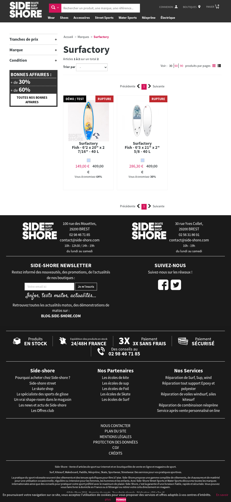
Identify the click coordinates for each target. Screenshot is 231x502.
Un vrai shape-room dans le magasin (42, 399)
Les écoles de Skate (115, 394)
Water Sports (128, 18)
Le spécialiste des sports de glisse (42, 394)
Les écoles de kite (115, 377)
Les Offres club (42, 410)
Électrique (168, 18)
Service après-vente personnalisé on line (188, 410)
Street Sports (104, 18)
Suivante (158, 86)
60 (176, 66)
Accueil (68, 37)
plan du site (115, 431)
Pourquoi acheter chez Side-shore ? (42, 377)
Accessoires (82, 18)
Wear (51, 18)
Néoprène (148, 18)
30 (170, 66)
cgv (115, 447)
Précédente (127, 86)
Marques (83, 37)
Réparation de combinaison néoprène (188, 405)
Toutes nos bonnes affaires (32, 100)
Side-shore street (42, 383)
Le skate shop (42, 388)
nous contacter (115, 425)
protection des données (115, 442)
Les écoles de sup (115, 383)
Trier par (69, 67)
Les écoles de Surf (115, 399)
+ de (20, 81)
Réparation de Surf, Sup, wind (188, 377)
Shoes (64, 18)
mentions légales (116, 436)
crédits (115, 453)
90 (181, 66)
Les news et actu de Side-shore (42, 405)
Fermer (121, 499)
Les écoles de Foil (115, 388)
